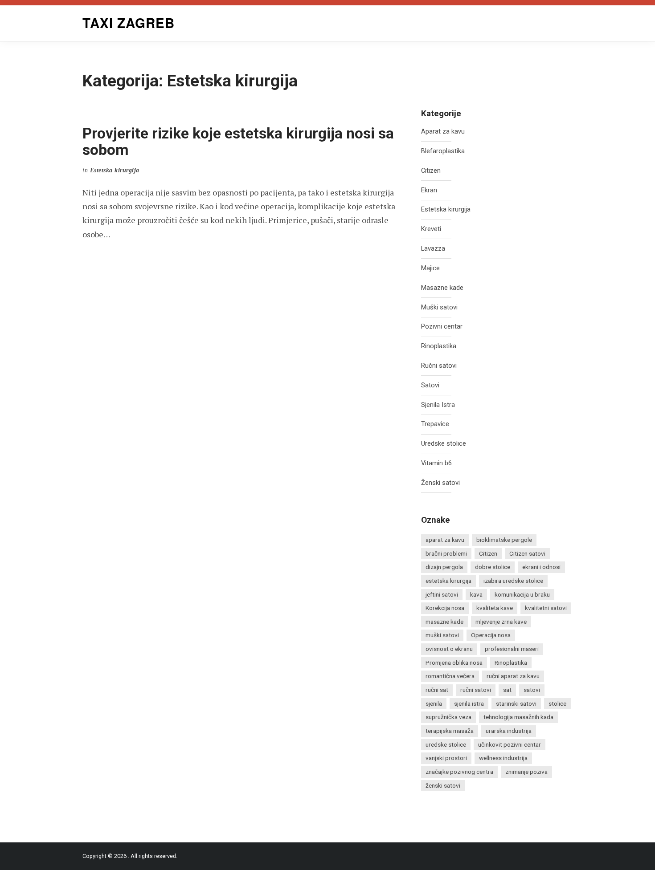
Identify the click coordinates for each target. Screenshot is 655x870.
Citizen (431, 171)
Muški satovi (439, 307)
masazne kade (444, 621)
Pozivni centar (442, 326)
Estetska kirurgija (446, 209)
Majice (430, 268)
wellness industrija (503, 757)
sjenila (434, 703)
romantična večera (450, 675)
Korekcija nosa (445, 607)
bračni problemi (446, 553)
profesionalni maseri (512, 648)
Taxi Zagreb (128, 22)
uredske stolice (446, 744)
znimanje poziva (526, 771)
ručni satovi (475, 689)
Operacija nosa (491, 634)
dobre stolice (492, 566)
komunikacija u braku (522, 594)
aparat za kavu (445, 539)
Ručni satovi (439, 366)
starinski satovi (516, 703)
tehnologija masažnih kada (518, 716)
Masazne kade (442, 288)
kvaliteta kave (494, 607)
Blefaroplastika (443, 151)
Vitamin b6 (436, 463)
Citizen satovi (527, 553)
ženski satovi (443, 785)
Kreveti (431, 229)
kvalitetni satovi (546, 607)
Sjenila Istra (438, 405)
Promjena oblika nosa (454, 662)
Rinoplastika (438, 346)
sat (507, 689)
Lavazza (433, 248)
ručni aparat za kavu (513, 675)
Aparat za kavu (443, 131)
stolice (557, 703)
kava (476, 594)
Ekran (429, 190)
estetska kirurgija (448, 580)
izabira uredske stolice (513, 580)
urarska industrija (509, 730)
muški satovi (442, 634)
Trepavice (435, 424)
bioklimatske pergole (504, 539)
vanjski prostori (446, 757)
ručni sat (437, 689)
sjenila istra (469, 703)
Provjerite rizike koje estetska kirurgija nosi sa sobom (238, 142)
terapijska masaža (450, 730)
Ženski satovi (440, 483)
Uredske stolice (443, 443)
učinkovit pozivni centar (509, 744)
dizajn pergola (444, 566)
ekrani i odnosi (541, 566)
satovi (532, 689)
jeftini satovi (442, 594)
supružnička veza (448, 716)
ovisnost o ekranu (449, 648)
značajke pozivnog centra (459, 771)
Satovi (430, 385)
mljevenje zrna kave (501, 621)
